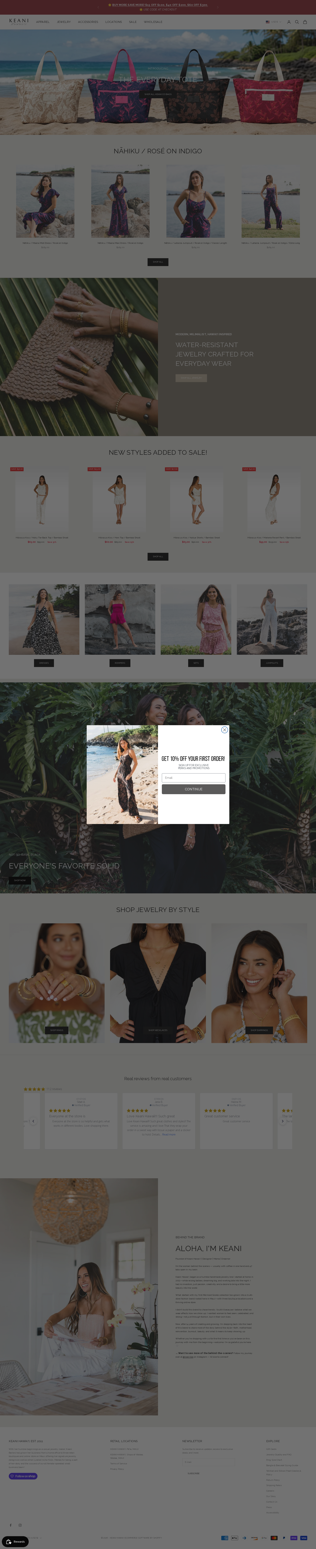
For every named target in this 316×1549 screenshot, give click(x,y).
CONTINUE (193, 789)
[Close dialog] (224, 730)
